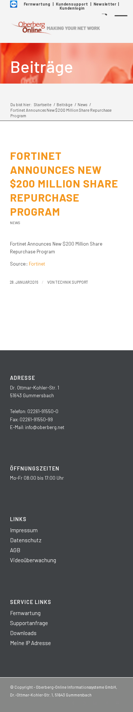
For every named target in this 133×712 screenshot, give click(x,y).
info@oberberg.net (44, 427)
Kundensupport (72, 3)
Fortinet (37, 264)
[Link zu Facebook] (73, 702)
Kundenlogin (72, 8)
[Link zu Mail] (117, 702)
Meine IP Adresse (30, 643)
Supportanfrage (29, 623)
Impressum (24, 530)
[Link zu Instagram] (84, 702)
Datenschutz (25, 540)
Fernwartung (37, 3)
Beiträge (41, 66)
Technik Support (71, 282)
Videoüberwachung (33, 560)
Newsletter (104, 3)
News (15, 222)
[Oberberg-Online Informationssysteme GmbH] (55, 28)
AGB (15, 550)
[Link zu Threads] (106, 702)
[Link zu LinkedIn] (95, 702)
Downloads (23, 633)
